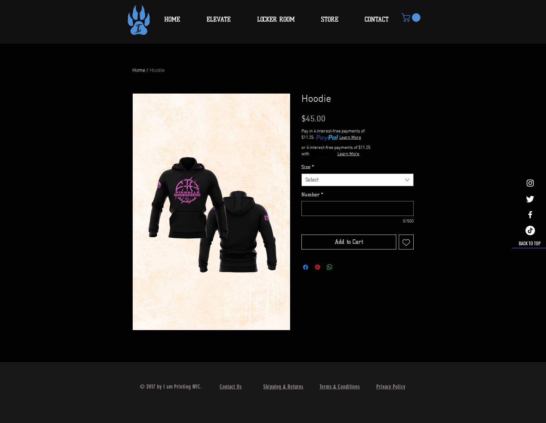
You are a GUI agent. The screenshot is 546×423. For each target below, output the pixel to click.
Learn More (350, 137)
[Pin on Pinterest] (317, 267)
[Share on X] (341, 267)
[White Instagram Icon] (530, 183)
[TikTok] (530, 230)
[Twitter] (530, 199)
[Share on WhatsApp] (329, 267)
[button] (412, 17)
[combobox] (357, 180)
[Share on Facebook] (305, 267)
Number (312, 195)
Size (307, 167)
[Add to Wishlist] (406, 242)
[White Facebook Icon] (530, 214)
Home (138, 70)
